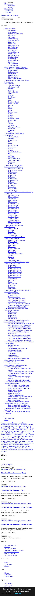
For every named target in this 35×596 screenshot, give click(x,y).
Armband (11, 138)
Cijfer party (11, 37)
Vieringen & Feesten (14, 127)
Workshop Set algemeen (11, 383)
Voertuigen (11, 128)
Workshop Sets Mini (10, 362)
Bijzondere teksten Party (15, 34)
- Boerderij (25, 426)
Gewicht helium (13, 228)
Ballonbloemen (12, 140)
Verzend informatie (10, 548)
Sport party (11, 62)
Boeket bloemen (13, 70)
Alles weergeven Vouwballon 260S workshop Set (19, 342)
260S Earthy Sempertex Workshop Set (19, 328)
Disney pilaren (12, 202)
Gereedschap (12, 147)
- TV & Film (5, 436)
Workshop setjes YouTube (16, 395)
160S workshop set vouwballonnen (18, 385)
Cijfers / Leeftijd (13, 92)
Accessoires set (12, 318)
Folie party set (12, 50)
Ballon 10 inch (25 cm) (15, 268)
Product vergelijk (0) (7, 464)
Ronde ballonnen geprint (11, 238)
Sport (9, 122)
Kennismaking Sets (14, 293)
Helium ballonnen (9, 227)
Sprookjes (11, 155)
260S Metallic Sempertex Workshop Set (20, 330)
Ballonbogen (12, 173)
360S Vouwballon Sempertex (16, 302)
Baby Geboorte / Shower (15, 170)
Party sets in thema (9, 29)
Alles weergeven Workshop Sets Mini (15, 365)
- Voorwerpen (5, 438)
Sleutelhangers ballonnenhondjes (18, 348)
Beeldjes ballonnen (13, 345)
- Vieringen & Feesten (17, 436)
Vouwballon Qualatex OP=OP (17, 307)
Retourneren (8, 564)
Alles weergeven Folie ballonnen (14, 133)
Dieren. (10, 98)
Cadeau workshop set (14, 391)
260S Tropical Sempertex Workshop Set (20, 340)
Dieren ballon (12, 245)
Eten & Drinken (13, 103)
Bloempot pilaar (13, 77)
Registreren (11, 5)
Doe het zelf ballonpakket (15, 168)
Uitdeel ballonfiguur (14, 158)
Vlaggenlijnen (12, 288)
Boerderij (11, 90)
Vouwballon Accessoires (11, 310)
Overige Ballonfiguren (14, 152)
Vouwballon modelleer (11, 292)
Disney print (11, 247)
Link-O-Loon (12, 285)
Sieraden (10, 347)
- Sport (24, 434)
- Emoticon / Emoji (20, 429)
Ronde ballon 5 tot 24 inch (12, 263)
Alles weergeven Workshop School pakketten (17, 382)
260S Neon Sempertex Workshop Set (19, 335)
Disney (10, 100)
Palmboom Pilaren (13, 212)
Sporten (10, 255)
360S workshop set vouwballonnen (18, 386)
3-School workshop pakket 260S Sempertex (21, 372)
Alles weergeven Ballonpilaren (13, 225)
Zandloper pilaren (13, 223)
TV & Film (11, 125)
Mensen (10, 148)
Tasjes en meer (12, 355)
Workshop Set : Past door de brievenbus (16, 403)
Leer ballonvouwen (10, 545)
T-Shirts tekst (12, 353)
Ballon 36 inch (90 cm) (15, 275)
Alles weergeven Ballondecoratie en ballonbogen (18, 192)
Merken (6, 573)
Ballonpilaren (8, 193)
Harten (10, 107)
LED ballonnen (12, 283)
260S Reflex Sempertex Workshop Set (19, 338)
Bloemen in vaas (13, 75)
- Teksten (30, 434)
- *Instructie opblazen (26, 424)
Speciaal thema (12, 188)
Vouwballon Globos (14, 297)
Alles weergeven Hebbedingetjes (14, 360)
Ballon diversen (12, 265)
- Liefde (29, 431)
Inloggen (10, 7)
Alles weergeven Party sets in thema (15, 67)
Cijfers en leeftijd (13, 242)
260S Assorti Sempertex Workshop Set (19, 325)
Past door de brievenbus (15, 390)
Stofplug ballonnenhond (15, 352)
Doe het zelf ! (12, 280)
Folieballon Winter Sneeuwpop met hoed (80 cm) (16, 524)
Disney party (12, 43)
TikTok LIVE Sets (13, 363)
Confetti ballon (12, 278)
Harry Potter (11, 250)
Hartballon (11, 232)
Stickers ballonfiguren (14, 350)
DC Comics (11, 97)
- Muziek (20, 433)
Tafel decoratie (12, 190)
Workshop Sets (12, 295)
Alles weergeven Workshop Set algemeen (16, 401)
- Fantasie (9, 431)
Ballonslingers (12, 178)
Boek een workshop (14, 400)
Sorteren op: (4, 466)
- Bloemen (17, 426)
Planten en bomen (13, 118)
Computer (11, 95)
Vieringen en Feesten (14, 222)
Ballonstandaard (13, 180)
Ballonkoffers (12, 315)
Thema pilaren (12, 218)
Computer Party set (14, 40)
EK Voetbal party (13, 47)
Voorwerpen (11, 130)
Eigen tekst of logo (13, 203)
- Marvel (13, 433)
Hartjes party (12, 53)
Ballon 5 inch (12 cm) (14, 267)
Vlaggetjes (7, 413)
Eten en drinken (13, 48)
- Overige (27, 433)
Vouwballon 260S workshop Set (14, 322)
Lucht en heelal (12, 112)
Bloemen (11, 88)
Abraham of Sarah (13, 87)
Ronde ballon (12, 120)
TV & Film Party (13, 63)
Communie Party (13, 38)
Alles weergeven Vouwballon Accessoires (16, 320)
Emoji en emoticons (14, 248)
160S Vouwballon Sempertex (16, 300)
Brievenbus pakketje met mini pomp (18, 405)
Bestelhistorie (8, 585)
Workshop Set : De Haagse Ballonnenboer (16, 411)
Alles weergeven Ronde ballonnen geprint (16, 262)
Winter (10, 132)
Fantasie (10, 105)
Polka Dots (11, 287)
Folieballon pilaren (13, 207)
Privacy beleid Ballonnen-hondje (14, 550)
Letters (10, 108)
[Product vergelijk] (10, 502)
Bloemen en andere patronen (16, 240)
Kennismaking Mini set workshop (18, 398)
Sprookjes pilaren (13, 215)
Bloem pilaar (12, 73)
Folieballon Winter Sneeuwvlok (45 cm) (13, 473)
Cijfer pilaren (12, 198)
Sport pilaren (12, 213)
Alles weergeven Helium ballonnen (14, 237)
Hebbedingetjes (9, 343)
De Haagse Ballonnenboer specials (18, 358)
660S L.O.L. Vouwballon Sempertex (19, 303)
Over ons (7, 547)
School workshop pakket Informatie (18, 380)
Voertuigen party (13, 65)
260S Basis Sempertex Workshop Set (19, 327)
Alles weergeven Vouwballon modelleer (16, 308)
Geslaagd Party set (13, 52)
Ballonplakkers (12, 317)
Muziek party (12, 58)
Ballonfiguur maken (14, 393)
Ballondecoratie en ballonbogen (13, 167)
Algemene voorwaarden (11, 552)
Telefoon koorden (13, 357)
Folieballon (11, 230)
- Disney (10, 429)
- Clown (14, 428)
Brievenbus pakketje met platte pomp (19, 406)
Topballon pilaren (13, 220)
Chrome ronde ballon (14, 277)
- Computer (21, 428)
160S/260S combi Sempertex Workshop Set (21, 323)
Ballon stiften (12, 313)
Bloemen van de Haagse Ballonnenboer (16, 68)
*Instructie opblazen (14, 85)
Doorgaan (17, 594)
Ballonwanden (12, 183)
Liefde (10, 110)
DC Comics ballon (13, 243)
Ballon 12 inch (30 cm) (15, 270)
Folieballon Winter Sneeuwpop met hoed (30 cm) (16, 507)
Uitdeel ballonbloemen (15, 78)
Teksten (10, 123)
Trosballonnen (12, 235)
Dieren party (12, 42)
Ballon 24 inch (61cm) (14, 273)
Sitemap (6, 566)
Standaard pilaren (13, 217)
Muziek (10, 115)
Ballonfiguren (8, 135)
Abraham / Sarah (13, 137)
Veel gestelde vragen (10, 555)
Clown (10, 93)
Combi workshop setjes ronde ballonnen (20, 396)
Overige (10, 117)
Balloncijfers (12, 175)
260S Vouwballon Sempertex (16, 298)
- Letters (22, 431)
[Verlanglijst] (8, 502)
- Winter (13, 438)
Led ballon (11, 185)
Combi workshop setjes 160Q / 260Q (19, 388)
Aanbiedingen (8, 576)
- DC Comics (29, 428)
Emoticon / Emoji (13, 102)
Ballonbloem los (13, 72)
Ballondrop (11, 177)
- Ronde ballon (17, 434)
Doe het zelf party (13, 45)
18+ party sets (12, 30)
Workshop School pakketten (12, 367)
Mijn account (8, 583)
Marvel (10, 113)
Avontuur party (12, 32)
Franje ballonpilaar (13, 208)
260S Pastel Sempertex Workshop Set (19, 337)
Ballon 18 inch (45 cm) (15, 272)
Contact (6, 562)
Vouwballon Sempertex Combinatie (18, 305)
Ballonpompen (12, 312)
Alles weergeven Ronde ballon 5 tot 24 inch (17, 290)
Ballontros (11, 182)
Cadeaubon (7, 574)
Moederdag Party (13, 57)
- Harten (16, 431)
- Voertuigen (28, 436)
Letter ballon (12, 187)
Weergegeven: (5, 467)
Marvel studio (12, 252)
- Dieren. (4, 429)
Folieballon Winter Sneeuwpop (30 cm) (13, 490)
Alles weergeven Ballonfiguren (13, 165)
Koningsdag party (13, 55)
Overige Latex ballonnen (15, 253)
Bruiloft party (12, 35)
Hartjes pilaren (12, 210)
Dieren (10, 142)
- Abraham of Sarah (7, 426)
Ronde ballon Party (14, 60)
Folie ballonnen (9, 83)
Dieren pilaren (12, 200)
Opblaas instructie (9, 553)
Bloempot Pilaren (13, 197)
